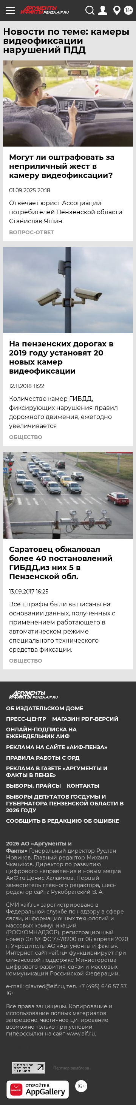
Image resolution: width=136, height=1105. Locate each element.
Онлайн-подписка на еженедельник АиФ (41, 733)
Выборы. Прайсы (33, 785)
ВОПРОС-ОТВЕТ (31, 232)
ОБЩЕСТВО (25, 437)
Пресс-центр (26, 719)
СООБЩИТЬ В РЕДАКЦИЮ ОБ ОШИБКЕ (62, 821)
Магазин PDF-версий (85, 719)
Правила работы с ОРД (43, 757)
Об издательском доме (44, 708)
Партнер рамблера (71, 1068)
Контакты (83, 785)
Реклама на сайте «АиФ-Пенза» (56, 747)
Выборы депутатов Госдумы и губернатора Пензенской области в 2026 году (65, 803)
